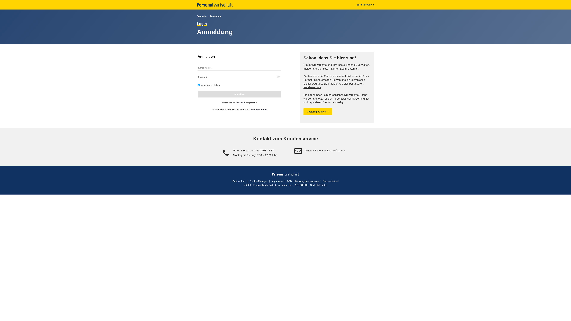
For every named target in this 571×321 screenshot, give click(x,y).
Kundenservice (312, 87)
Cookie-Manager (259, 181)
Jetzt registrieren (316, 111)
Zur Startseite (364, 4)
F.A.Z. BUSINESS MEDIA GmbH (310, 185)
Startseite (202, 16)
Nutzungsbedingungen (307, 181)
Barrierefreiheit (331, 181)
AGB (289, 181)
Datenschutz (239, 181)
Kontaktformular (336, 150)
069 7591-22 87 (264, 150)
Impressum (277, 181)
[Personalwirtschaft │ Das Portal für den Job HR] (215, 5)
